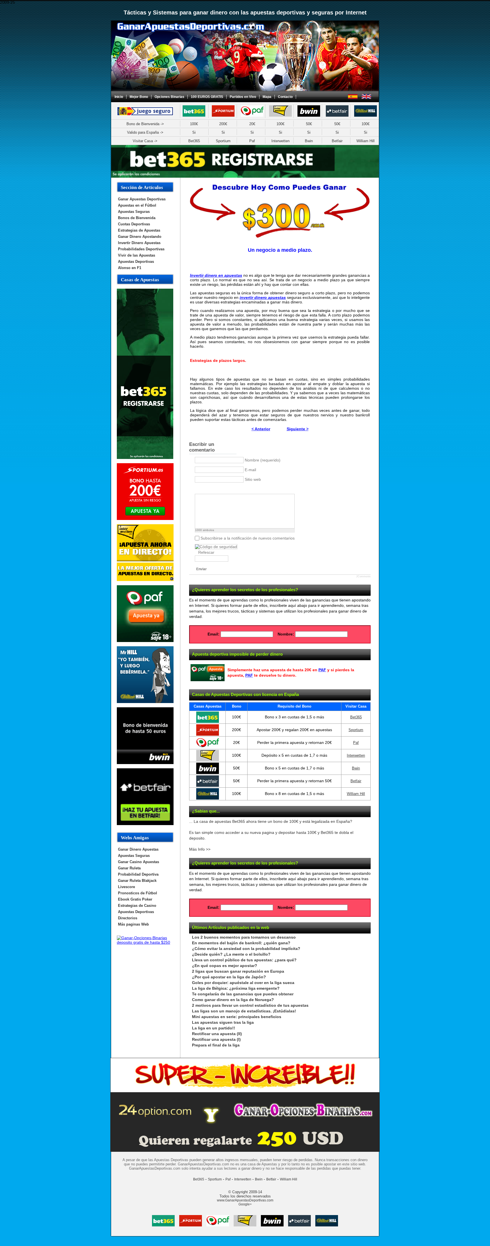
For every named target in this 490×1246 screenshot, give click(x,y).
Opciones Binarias (169, 97)
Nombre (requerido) (262, 460)
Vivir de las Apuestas (136, 255)
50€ (309, 124)
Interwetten (280, 141)
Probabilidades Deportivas (141, 249)
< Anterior (261, 429)
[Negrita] (198, 489)
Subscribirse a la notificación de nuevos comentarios (247, 538)
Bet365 (194, 141)
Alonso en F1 (129, 268)
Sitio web (253, 479)
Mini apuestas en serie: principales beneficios (236, 1017)
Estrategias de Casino (137, 905)
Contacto (285, 97)
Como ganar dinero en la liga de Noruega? (233, 1000)
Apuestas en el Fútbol (137, 205)
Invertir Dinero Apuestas (139, 243)
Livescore (126, 887)
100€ (194, 124)
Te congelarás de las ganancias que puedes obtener (242, 994)
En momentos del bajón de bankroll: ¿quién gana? (241, 943)
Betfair (337, 141)
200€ (223, 124)
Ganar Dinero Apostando (139, 236)
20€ (252, 124)
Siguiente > (298, 429)
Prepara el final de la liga (216, 1045)
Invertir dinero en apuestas (216, 275)
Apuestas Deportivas (136, 261)
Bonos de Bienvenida (136, 218)
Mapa (267, 97)
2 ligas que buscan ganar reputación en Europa (238, 971)
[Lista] (240, 489)
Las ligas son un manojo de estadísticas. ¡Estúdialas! (244, 1011)
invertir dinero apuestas (263, 297)
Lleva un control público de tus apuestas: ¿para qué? (244, 960)
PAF (322, 670)
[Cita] (233, 489)
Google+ (245, 1204)
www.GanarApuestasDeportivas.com (245, 1200)
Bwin (309, 141)
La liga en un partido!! (213, 1028)
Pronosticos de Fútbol (137, 893)
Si (194, 132)
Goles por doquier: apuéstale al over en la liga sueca (243, 983)
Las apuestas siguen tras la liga (223, 1022)
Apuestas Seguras (134, 211)
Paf (252, 141)
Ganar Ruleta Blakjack (137, 880)
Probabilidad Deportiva (138, 874)
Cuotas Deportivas (134, 224)
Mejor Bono (139, 97)
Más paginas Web (133, 924)
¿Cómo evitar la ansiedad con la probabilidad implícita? (246, 949)
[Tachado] (219, 489)
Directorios (127, 918)
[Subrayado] (212, 489)
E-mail (250, 469)
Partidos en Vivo (243, 97)
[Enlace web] (226, 489)
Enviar (201, 569)
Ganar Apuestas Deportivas (142, 199)
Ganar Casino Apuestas (138, 862)
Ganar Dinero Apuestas (138, 849)
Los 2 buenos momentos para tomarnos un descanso (244, 937)
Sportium (223, 141)
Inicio (119, 97)
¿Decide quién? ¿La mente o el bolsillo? (231, 954)
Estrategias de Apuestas (139, 230)
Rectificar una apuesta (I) (216, 1039)
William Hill (365, 141)
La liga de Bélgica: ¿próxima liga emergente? (236, 988)
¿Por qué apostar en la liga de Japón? (229, 977)
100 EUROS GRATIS (207, 97)
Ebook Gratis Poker (135, 899)
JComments (363, 576)
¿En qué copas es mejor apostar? (224, 966)
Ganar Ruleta (129, 868)
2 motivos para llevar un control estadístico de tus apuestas (250, 1005)
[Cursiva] (205, 489)
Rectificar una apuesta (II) (217, 1034)
